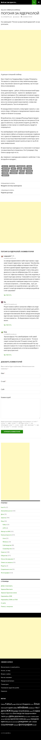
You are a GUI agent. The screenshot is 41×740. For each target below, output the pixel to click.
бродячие (28, 713)
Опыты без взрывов (7, 559)
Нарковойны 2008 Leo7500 (9, 599)
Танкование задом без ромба (10, 687)
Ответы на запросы (13, 10)
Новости (3, 552)
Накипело (4, 691)
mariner (16, 17)
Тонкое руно (5, 684)
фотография (25, 724)
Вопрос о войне (6, 674)
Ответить (9, 295)
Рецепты (3, 566)
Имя (3, 373)
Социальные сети (6, 569)
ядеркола (5, 175)
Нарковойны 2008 (6, 596)
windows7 (32, 708)
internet (19, 704)
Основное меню (38, 2)
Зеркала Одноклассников (9, 592)
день (11, 716)
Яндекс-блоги (9, 713)
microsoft (4, 708)
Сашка (31, 711)
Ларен (20, 168)
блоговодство (19, 713)
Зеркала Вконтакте (7, 589)
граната (12, 166)
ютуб (34, 725)
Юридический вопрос (7, 681)
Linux (4, 538)
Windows (5, 542)
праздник (35, 719)
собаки (34, 722)
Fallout (3, 10)
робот (22, 170)
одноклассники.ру (18, 719)
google (14, 704)
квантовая (6, 168)
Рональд (29, 170)
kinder (32, 704)
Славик (36, 711)
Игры (2, 521)
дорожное (19, 716)
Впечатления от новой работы (10, 667)
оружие (28, 719)
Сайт (2, 389)
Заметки (3, 517)
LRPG (4, 528)
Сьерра (22, 173)
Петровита (14, 170)
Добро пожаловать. (7, 586)
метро (2, 719)
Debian (3, 704)
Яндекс (3, 713)
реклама (15, 722)
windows (22, 707)
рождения (23, 721)
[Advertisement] (20, 50)
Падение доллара (7, 191)
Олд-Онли (5, 170)
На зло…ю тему (5, 670)
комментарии (35, 716)
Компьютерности (6, 535)
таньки (16, 725)
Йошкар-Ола (16, 711)
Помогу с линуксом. (7, 606)
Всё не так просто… (9, 2)
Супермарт (13, 173)
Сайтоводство (7, 545)
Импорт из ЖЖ (5, 531)
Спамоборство (7, 548)
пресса (4, 721)
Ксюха (26, 711)
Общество (4, 555)
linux (37, 703)
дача (7, 716)
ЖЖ (8, 710)
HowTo (3, 507)
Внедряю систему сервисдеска (11, 184)
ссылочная (7, 724)
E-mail (3, 381)
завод (29, 166)
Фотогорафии (5, 573)
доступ (26, 716)
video (15, 708)
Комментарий (6, 397)
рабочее (10, 722)
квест (13, 168)
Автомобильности (6, 511)
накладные (27, 168)
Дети (2, 514)
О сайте (3, 603)
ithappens (26, 704)
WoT (37, 707)
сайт (30, 722)
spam (10, 707)
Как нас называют (6, 677)
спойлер (5, 173)
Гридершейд (21, 166)
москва (7, 719)
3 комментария (27, 17)
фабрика (29, 173)
